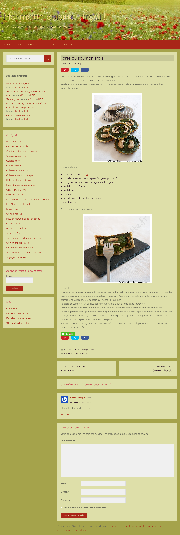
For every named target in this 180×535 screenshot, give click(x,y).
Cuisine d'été (13, 160)
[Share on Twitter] (75, 70)
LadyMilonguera (79, 397)
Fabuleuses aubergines (18, 115)
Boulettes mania (14, 141)
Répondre (65, 414)
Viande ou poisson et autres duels (23, 252)
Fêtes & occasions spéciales (20, 185)
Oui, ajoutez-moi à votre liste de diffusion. (84, 507)
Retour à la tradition (16, 228)
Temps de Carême (15, 233)
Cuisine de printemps (17, 170)
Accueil (7, 44)
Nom (64, 483)
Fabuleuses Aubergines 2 (18, 83)
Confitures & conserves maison (22, 151)
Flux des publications (17, 313)
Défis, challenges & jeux (18, 180)
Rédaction (67, 44)
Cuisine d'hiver (13, 165)
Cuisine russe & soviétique (19, 175)
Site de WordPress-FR (17, 323)
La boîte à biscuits (15, 194)
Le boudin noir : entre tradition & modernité (28, 199)
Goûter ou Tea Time (16, 189)
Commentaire (69, 440)
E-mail (65, 491)
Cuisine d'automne (16, 156)
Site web (65, 500)
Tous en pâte (12, 99)
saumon (85, 353)
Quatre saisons (13, 223)
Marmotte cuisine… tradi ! (54, 16)
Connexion (12, 308)
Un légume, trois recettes (19, 247)
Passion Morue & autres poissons (79, 350)
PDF (26, 87)
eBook (17, 87)
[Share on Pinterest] (65, 70)
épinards (68, 353)
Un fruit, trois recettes (17, 242)
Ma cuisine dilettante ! (29, 44)
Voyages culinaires (16, 257)
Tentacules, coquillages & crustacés (24, 238)
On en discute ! (14, 214)
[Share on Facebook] (85, 70)
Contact (51, 44)
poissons (77, 353)
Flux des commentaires (18, 318)
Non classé (12, 209)
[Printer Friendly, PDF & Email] (68, 334)
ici (87, 174)
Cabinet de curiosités (17, 146)
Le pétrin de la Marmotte (19, 204)
